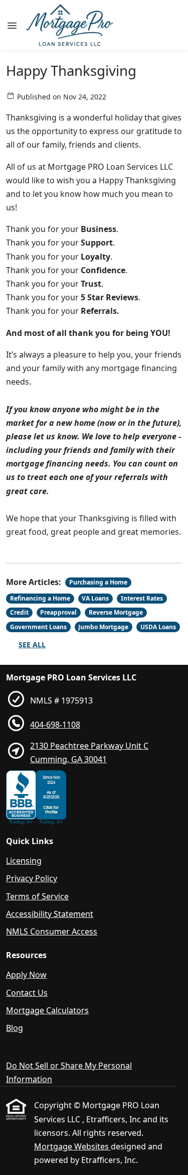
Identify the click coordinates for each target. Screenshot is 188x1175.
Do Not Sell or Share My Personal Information (69, 1072)
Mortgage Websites (72, 1146)
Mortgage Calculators (47, 1010)
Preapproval (58, 612)
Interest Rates (142, 598)
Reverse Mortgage (116, 612)
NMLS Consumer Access (51, 931)
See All (32, 644)
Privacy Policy (31, 878)
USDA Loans (158, 627)
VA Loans (95, 598)
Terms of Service (37, 896)
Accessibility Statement (49, 913)
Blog (14, 1027)
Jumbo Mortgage (103, 627)
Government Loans (38, 627)
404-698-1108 (55, 724)
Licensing (24, 860)
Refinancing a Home (40, 598)
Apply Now (26, 974)
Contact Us (27, 992)
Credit (19, 612)
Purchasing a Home (98, 582)
